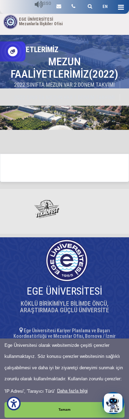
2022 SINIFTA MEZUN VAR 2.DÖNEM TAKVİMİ (64, 85)
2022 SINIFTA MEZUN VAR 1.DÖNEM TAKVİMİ (64, 97)
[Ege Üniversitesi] (88, 5)
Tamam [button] (64, 409)
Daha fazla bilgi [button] (72, 390)
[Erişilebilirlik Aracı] (14, 403)
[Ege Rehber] (73, 5)
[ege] (58, 5)
